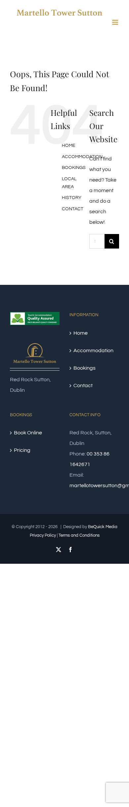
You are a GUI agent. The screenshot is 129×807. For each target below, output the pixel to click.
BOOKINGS (74, 167)
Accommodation (93, 350)
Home (80, 333)
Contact (83, 385)
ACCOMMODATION (82, 156)
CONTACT (72, 209)
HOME (68, 145)
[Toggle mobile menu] (115, 22)
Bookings (84, 368)
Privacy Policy (43, 535)
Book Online (28, 432)
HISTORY (71, 197)
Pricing (22, 450)
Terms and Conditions (79, 535)
